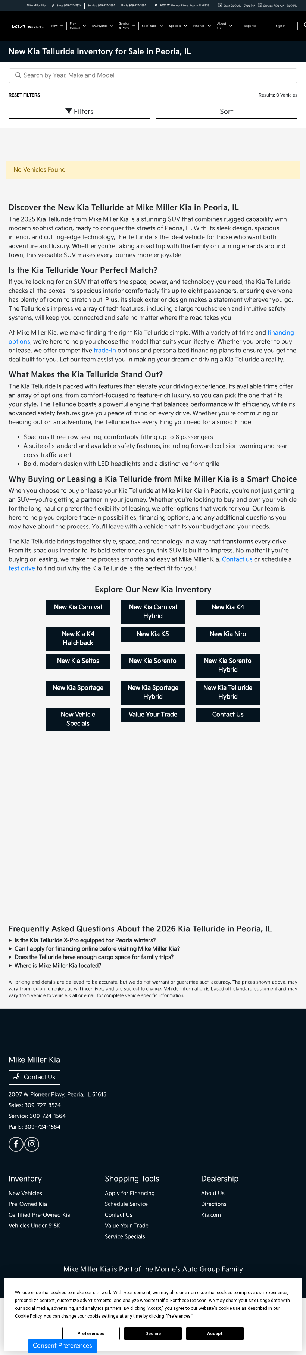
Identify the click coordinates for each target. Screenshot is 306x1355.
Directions (214, 1204)
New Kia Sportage (78, 687)
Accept (215, 1333)
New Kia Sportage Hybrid (153, 692)
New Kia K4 (228, 607)
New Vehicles (25, 1193)
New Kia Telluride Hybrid (227, 692)
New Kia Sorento (153, 661)
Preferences (90, 1333)
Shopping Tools (132, 1178)
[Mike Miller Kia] (29, 25)
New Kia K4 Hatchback (78, 639)
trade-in (105, 350)
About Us (213, 1193)
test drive (22, 568)
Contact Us (228, 714)
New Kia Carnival (78, 607)
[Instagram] (31, 1144)
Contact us (237, 559)
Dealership (220, 1178)
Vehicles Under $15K (34, 1226)
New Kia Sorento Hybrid (228, 666)
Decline (153, 1333)
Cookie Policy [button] (28, 1316)
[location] (156, 5)
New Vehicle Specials (78, 719)
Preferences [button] (179, 1316)
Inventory (25, 1178)
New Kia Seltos (78, 661)
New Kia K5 (153, 634)
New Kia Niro (228, 634)
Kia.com (211, 1215)
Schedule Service (126, 1204)
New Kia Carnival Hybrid (153, 612)
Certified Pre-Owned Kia (40, 1215)
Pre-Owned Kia (28, 1204)
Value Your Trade (153, 714)
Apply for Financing (130, 1193)
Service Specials (125, 1236)
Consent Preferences (62, 1345)
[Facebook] (16, 1144)
